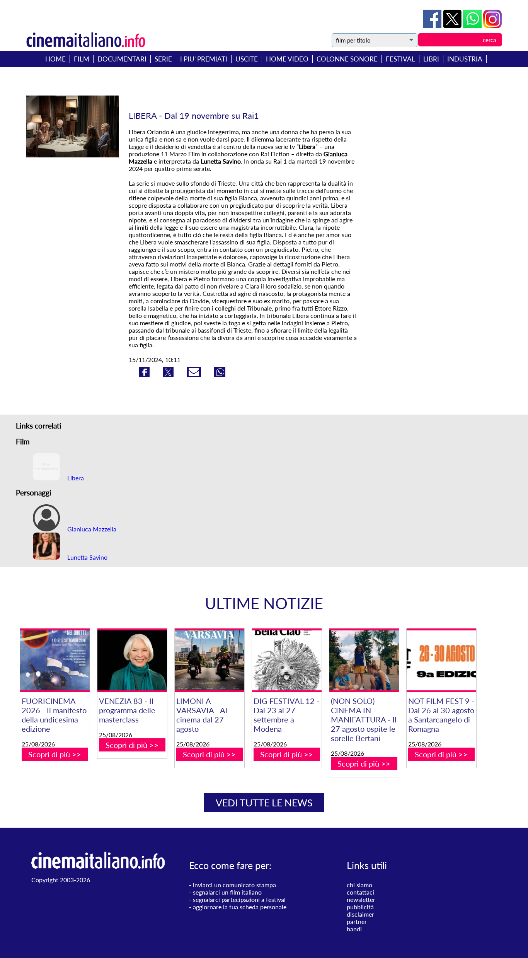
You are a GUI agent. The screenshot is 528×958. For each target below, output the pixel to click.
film (81, 59)
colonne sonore (347, 59)
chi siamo (359, 884)
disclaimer (360, 914)
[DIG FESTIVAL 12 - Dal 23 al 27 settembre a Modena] (287, 660)
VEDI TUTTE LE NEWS (264, 802)
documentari (121, 59)
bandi (354, 928)
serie (163, 59)
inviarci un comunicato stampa (234, 884)
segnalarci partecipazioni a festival (239, 899)
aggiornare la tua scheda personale (239, 906)
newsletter (361, 899)
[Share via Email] (194, 374)
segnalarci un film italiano (227, 892)
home (55, 59)
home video (287, 59)
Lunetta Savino (86, 557)
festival (400, 59)
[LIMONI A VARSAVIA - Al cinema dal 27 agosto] (209, 660)
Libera (75, 478)
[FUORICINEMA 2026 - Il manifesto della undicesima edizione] (55, 660)
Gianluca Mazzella (91, 529)
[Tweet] (453, 25)
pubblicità (360, 906)
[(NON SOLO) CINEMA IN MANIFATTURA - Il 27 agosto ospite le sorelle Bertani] (364, 660)
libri (431, 59)
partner (357, 921)
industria (464, 59)
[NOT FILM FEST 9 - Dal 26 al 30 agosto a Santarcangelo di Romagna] (441, 660)
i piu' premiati (203, 59)
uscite (246, 59)
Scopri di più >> (54, 754)
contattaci (360, 892)
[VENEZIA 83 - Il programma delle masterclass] (132, 660)
